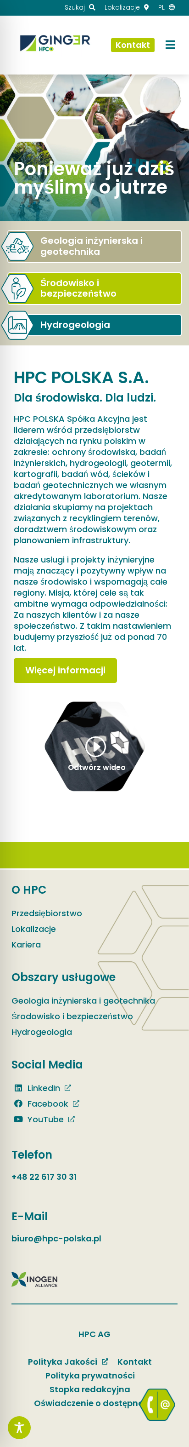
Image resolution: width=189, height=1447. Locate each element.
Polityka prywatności (90, 1375)
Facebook (46, 1103)
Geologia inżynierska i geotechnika (83, 1000)
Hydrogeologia (41, 1032)
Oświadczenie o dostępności (95, 1403)
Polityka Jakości (62, 1361)
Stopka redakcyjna (90, 1389)
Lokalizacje (33, 929)
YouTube (44, 1119)
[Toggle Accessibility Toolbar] (19, 1427)
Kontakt (134, 1361)
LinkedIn (42, 1088)
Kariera (26, 944)
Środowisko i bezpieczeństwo (72, 1016)
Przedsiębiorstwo (46, 913)
